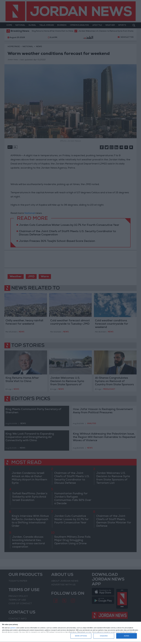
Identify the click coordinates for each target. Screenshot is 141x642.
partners (13, 628)
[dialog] (70, 632)
